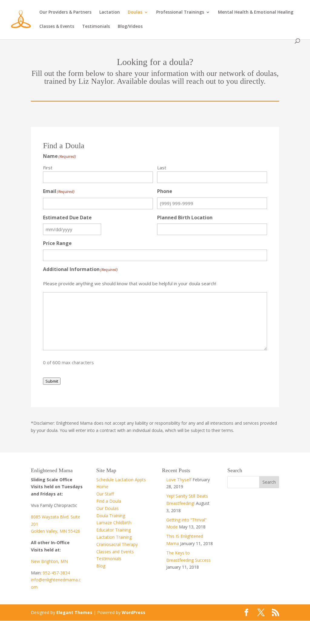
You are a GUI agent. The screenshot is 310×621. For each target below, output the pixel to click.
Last (161, 168)
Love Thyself (178, 479)
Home (102, 486)
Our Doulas (107, 508)
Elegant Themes (74, 612)
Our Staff (105, 494)
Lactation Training (114, 537)
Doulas (135, 12)
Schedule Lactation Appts (121, 479)
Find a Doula (108, 501)
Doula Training (110, 515)
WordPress (133, 612)
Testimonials (96, 26)
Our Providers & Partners (65, 12)
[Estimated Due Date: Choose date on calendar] (108, 229)
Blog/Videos (130, 26)
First (47, 168)
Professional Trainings (180, 12)
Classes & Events (56, 26)
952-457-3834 (56, 573)
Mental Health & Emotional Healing (255, 12)
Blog (100, 566)
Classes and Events (115, 551)
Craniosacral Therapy (117, 544)
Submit (51, 381)
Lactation (109, 12)
